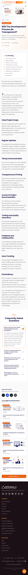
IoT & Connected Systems (8, 531)
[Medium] (22, 493)
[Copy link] (15, 395)
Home (3, 20)
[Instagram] (9, 493)
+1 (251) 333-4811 (9, 558)
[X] (6, 493)
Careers (4, 509)
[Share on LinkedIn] (7, 395)
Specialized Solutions (7, 533)
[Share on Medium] (11, 395)
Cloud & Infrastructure (7, 523)
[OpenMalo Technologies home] (8, 2)
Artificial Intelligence (7, 521)
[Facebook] (15, 493)
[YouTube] (12, 493)
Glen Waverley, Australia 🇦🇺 (15, 564)
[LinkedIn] (3, 493)
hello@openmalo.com (9, 561)
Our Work (4, 506)
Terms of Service (6, 548)
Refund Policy (5, 550)
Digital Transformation (7, 526)
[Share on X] (3, 395)
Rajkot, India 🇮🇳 (22, 561)
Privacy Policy (5, 545)
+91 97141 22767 (21, 558)
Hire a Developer (6, 501)
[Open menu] (25, 2)
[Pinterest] (19, 493)
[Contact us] (24, 571)
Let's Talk (19, 2)
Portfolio (4, 543)
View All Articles (13, 476)
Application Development (8, 528)
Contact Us (4, 514)
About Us (4, 504)
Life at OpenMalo (6, 511)
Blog (8, 20)
